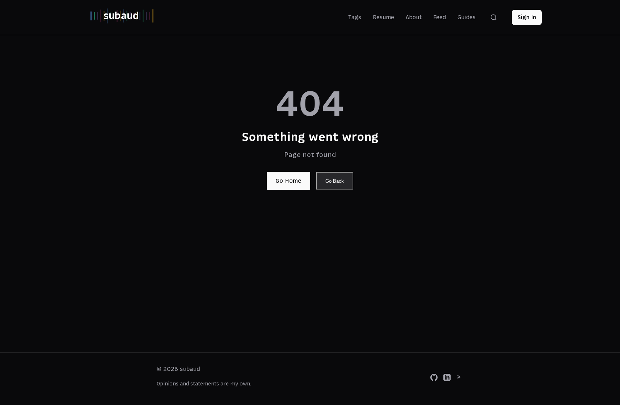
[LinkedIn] (447, 379)
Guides (466, 17)
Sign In (527, 17)
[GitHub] (434, 379)
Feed (439, 17)
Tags (354, 17)
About (414, 17)
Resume (383, 17)
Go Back (334, 181)
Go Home (288, 181)
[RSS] (460, 379)
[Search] (493, 17)
